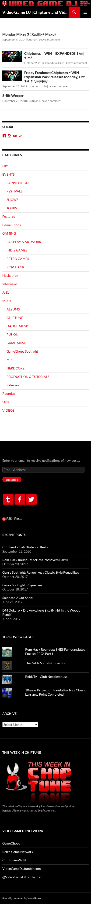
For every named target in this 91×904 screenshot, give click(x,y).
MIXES (11, 360)
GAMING (9, 233)
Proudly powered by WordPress (21, 898)
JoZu (6, 292)
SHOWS (12, 200)
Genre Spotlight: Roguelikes (22, 585)
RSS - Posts (14, 518)
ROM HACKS (16, 267)
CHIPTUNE (15, 318)
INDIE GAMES (17, 250)
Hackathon (10, 275)
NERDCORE (15, 368)
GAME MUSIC (17, 343)
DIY (5, 166)
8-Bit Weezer (13, 95)
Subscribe (12, 479)
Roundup (9, 393)
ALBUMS (13, 309)
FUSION (12, 334)
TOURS (12, 208)
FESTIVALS (14, 191)
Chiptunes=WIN (14, 860)
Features (8, 216)
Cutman (32, 39)
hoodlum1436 (55, 63)
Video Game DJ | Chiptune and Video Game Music (35, 12)
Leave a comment (49, 39)
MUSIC (7, 301)
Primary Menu (85, 12)
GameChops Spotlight (22, 351)
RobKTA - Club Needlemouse (46, 677)
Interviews (10, 284)
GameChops (11, 843)
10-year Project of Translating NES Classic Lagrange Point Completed (55, 692)
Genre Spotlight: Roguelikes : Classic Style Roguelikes (40, 572)
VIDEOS (8, 410)
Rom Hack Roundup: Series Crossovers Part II (35, 560)
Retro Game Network (17, 852)
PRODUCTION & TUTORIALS (28, 377)
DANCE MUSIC (18, 326)
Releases (13, 385)
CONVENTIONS (18, 183)
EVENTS (8, 174)
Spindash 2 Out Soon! (17, 598)
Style (5, 402)
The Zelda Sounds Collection (45, 663)
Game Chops (11, 225)
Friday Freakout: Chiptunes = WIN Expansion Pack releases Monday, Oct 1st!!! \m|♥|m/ (54, 76)
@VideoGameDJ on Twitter (22, 877)
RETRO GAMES (18, 259)
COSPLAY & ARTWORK (24, 242)
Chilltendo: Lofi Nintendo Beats (25, 547)
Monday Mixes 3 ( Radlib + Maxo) (29, 34)
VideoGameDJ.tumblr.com (21, 869)
